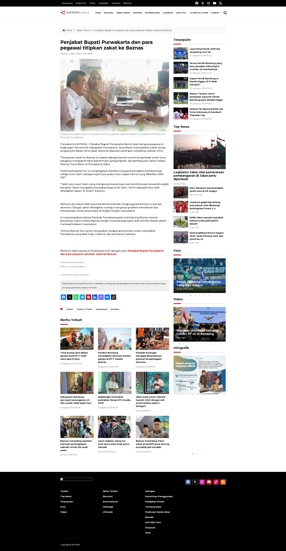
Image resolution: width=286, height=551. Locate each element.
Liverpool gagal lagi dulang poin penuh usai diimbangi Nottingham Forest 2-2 (205, 205)
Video (178, 299)
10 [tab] (219, 343)
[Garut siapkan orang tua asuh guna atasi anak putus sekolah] (114, 426)
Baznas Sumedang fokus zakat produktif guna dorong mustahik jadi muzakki (152, 444)
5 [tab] (208, 295)
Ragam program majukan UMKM (195, 441)
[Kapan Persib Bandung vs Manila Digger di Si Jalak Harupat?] (181, 82)
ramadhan (101, 309)
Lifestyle (181, 13)
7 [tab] (206, 343)
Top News (115, 3)
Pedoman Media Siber (157, 512)
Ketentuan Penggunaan (159, 496)
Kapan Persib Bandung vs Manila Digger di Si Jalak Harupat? (204, 81)
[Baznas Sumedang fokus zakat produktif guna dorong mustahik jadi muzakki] (152, 426)
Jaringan (150, 491)
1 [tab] (190, 295)
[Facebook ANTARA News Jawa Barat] (196, 3)
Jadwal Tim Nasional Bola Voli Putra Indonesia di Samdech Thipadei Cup (206, 112)
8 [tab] (210, 343)
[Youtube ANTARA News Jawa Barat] (214, 3)
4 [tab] (204, 295)
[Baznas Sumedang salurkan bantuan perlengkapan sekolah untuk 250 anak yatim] (77, 426)
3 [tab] (199, 295)
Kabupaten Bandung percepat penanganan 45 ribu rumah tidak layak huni (75, 400)
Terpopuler (103, 3)
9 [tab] (215, 343)
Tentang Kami (153, 506)
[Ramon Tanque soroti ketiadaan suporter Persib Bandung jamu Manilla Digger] (181, 98)
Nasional (108, 13)
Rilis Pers (127, 3)
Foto (177, 250)
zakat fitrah (84, 309)
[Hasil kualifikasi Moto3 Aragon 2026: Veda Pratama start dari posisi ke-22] (181, 237)
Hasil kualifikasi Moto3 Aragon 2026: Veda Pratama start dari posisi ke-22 (207, 236)
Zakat (69, 309)
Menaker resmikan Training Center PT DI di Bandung (197, 332)
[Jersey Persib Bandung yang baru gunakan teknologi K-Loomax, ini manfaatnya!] (181, 67)
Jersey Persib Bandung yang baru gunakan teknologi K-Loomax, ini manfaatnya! (206, 66)
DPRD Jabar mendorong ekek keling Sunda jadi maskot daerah (206, 220)
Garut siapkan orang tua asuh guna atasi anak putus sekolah (113, 444)
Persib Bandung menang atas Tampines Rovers (199, 283)
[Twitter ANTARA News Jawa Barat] (202, 3)
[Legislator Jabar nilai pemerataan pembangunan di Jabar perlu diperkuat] (200, 151)
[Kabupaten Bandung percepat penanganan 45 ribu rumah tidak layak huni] (77, 382)
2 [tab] (195, 295)
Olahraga (168, 13)
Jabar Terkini (123, 13)
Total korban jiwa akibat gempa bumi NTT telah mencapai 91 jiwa (74, 355)
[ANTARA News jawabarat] (75, 13)
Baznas (115, 309)
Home (98, 13)
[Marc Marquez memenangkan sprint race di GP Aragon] (181, 192)
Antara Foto (81, 3)
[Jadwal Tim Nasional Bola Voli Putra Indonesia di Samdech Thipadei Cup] (181, 113)
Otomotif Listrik (199, 13)
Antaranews (67, 3)
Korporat (150, 527)
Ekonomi (137, 13)
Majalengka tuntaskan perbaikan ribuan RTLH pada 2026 (114, 400)
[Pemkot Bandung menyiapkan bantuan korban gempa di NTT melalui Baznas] (114, 338)
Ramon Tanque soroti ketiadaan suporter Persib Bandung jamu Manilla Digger (206, 96)
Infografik (181, 348)
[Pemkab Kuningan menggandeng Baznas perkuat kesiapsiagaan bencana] (152, 338)
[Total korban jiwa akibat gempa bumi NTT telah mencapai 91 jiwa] (77, 338)
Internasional (152, 13)
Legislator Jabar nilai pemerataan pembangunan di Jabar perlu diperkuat (199, 175)
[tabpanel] (200, 275)
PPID (148, 533)
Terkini (92, 3)
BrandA (149, 517)
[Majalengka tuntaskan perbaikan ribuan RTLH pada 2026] (114, 382)
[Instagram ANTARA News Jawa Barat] (208, 3)
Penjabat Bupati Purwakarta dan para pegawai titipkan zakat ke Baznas (133, 30)
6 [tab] (201, 343)
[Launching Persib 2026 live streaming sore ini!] (181, 53)
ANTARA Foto (153, 522)
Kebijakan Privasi (154, 501)
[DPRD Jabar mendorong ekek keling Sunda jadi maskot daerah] (181, 221)
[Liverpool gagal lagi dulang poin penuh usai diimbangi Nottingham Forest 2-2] (181, 206)
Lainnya (215, 13)
